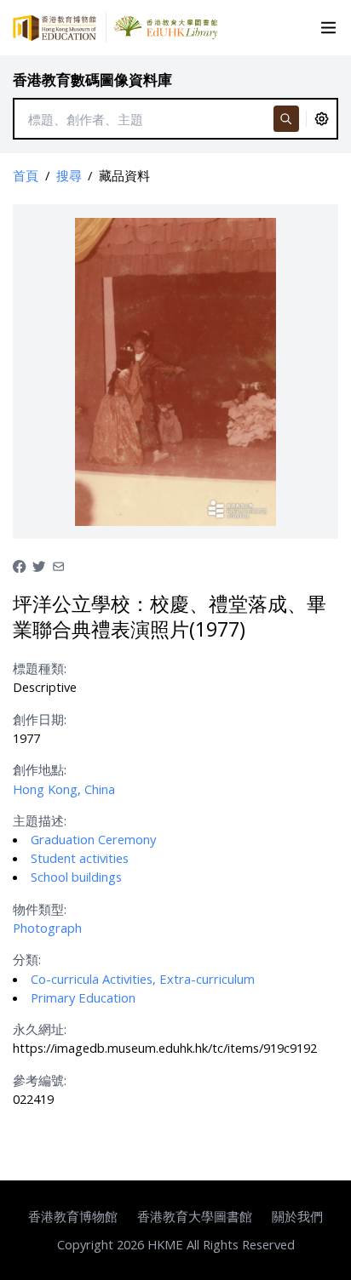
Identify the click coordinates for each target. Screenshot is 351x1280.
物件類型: (39, 908)
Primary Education (83, 997)
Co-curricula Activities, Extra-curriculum (143, 978)
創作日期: (39, 719)
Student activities (80, 857)
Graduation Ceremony (93, 839)
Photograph (47, 927)
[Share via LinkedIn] (58, 564)
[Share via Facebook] (19, 564)
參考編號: (39, 1080)
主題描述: (39, 820)
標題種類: (39, 668)
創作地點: (39, 769)
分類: (27, 959)
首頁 (25, 175)
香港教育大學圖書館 (194, 1216)
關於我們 (297, 1216)
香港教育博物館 (73, 1216)
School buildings (76, 876)
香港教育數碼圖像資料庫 (92, 79)
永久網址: (39, 1028)
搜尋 (69, 175)
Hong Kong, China (64, 788)
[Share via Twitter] (38, 564)
